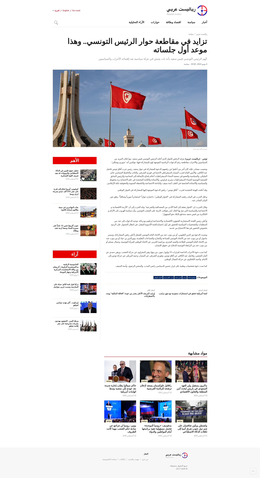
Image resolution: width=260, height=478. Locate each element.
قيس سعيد (178, 277)
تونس (184, 277)
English (66, 10)
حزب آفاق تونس (168, 277)
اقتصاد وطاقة (173, 22)
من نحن (145, 459)
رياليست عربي (201, 34)
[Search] (55, 22)
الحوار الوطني (158, 277)
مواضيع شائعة (192, 277)
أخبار (204, 22)
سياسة (191, 22)
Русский (76, 10)
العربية (57, 10)
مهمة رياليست (133, 459)
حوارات (155, 22)
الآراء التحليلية (136, 22)
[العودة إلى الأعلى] (253, 471)
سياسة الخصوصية (110, 459)
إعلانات (122, 459)
